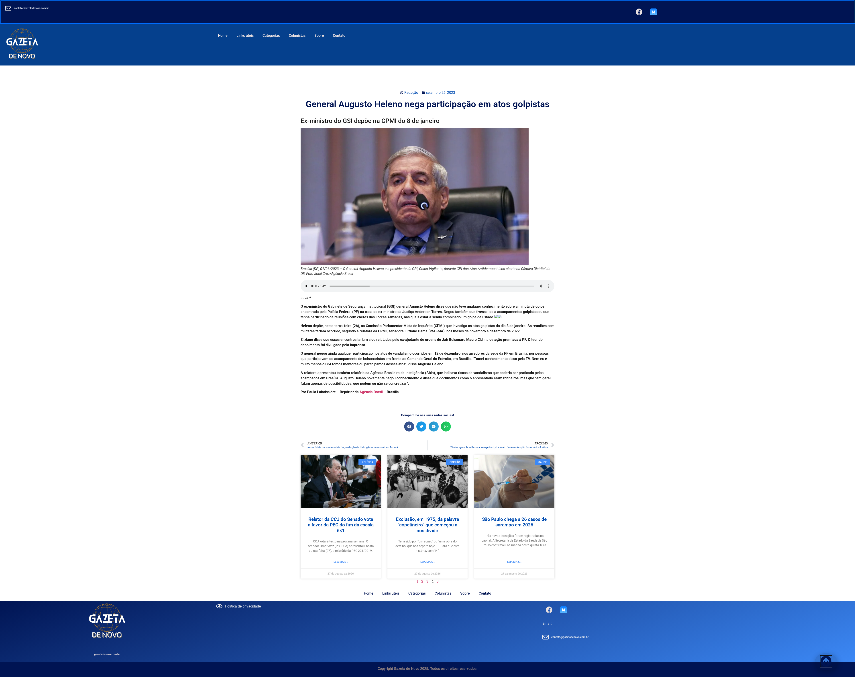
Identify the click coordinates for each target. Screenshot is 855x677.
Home (223, 35)
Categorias (271, 35)
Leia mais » (341, 561)
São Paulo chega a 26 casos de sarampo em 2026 (514, 522)
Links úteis (245, 35)
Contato (339, 35)
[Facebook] (639, 11)
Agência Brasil (371, 392)
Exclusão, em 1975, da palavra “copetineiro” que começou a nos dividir (427, 525)
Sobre (319, 35)
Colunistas (297, 35)
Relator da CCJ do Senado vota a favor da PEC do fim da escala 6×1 (341, 525)
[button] (409, 426)
